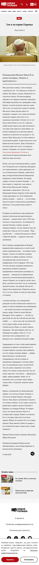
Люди (9, 11)
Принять (10, 560)
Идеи (14, 11)
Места (19, 11)
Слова (24, 11)
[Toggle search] (22, 4)
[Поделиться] (32, 454)
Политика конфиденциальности (19, 524)
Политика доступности (20, 530)
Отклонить (29, 560)
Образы (30, 11)
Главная (3, 11)
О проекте (19, 518)
